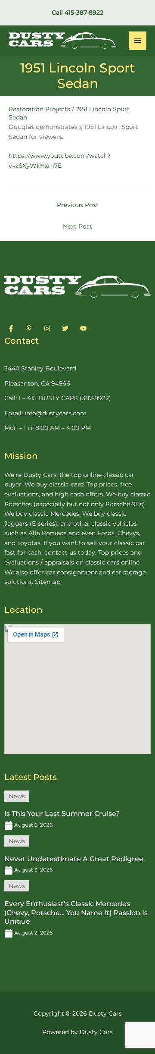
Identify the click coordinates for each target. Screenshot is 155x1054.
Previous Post (78, 204)
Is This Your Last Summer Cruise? (62, 813)
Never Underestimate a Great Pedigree (73, 859)
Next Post (77, 226)
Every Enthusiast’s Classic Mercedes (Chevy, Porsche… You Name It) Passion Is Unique (76, 913)
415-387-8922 (84, 12)
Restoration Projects (39, 109)
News (17, 796)
